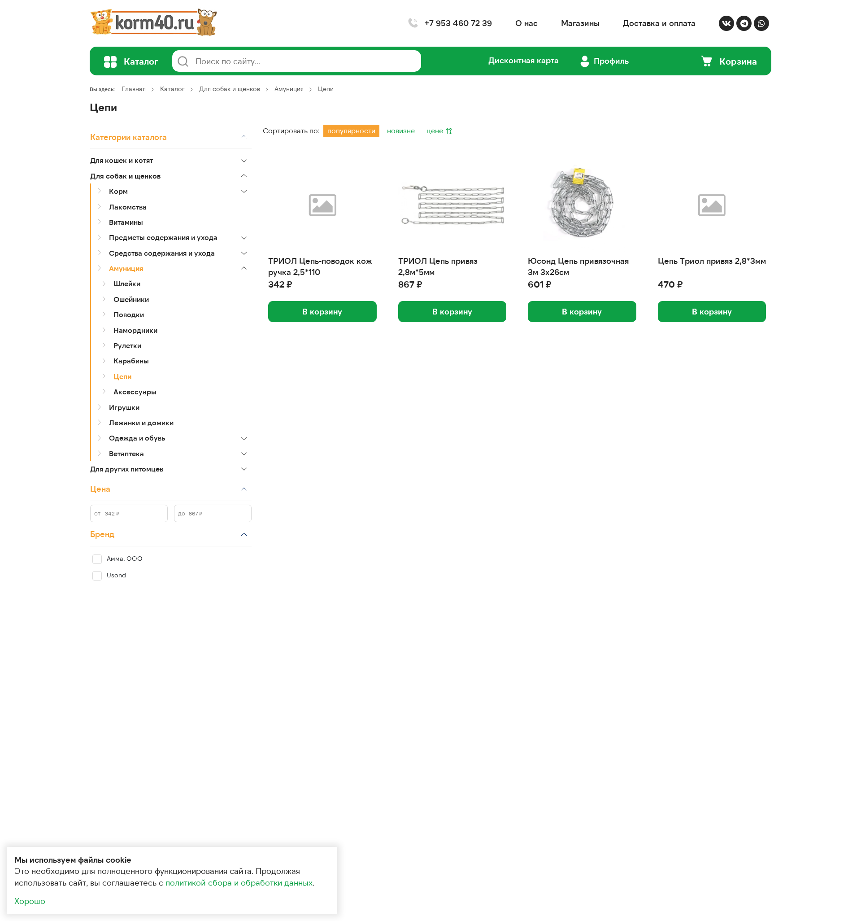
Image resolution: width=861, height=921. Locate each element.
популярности (351, 130)
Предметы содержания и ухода (163, 237)
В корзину (322, 311)
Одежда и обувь (137, 437)
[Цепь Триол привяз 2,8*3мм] (712, 204)
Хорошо (29, 901)
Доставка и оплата (659, 23)
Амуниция (289, 88)
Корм (118, 191)
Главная (134, 88)
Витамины (126, 222)
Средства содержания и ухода (162, 253)
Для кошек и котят (121, 160)
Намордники (135, 330)
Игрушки (124, 407)
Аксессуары (135, 391)
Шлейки (126, 283)
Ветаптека (126, 453)
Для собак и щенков (229, 88)
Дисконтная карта (523, 60)
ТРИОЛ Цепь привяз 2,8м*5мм (438, 266)
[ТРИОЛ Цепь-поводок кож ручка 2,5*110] (322, 204)
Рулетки (127, 345)
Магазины (580, 23)
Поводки (128, 314)
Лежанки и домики (141, 422)
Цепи (122, 376)
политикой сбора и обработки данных (239, 882)
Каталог (172, 88)
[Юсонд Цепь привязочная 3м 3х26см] (582, 204)
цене (435, 130)
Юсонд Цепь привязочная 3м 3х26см (578, 266)
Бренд (102, 534)
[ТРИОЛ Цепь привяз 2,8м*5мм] (452, 204)
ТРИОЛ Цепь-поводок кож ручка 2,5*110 (320, 266)
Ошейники (131, 299)
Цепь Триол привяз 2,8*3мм (712, 261)
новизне (401, 130)
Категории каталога (128, 137)
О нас (526, 23)
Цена (100, 488)
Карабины (131, 360)
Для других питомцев (126, 468)
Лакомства (128, 206)
